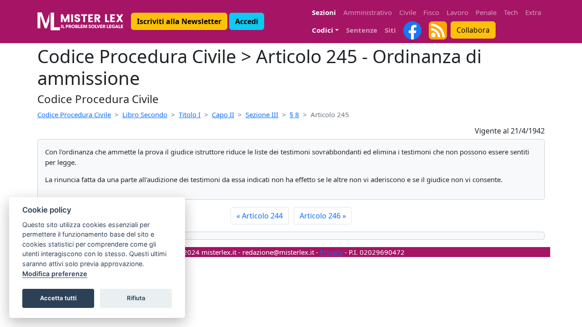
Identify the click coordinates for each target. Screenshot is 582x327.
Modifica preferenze (54, 273)
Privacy (331, 252)
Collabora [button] (473, 30)
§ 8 (294, 114)
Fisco (431, 12)
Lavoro (457, 12)
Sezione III (262, 114)
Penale (486, 12)
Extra (533, 12)
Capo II (223, 114)
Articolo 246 (323, 216)
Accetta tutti (58, 298)
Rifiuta (136, 298)
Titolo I (190, 114)
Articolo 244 (259, 216)
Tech (511, 12)
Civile (407, 12)
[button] (179, 21)
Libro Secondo (144, 114)
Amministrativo (367, 12)
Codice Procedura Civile (74, 114)
